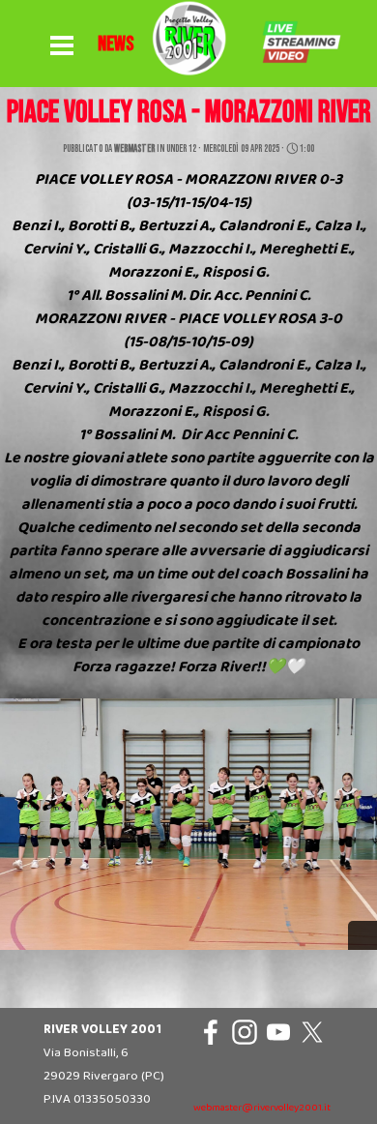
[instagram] (244, 1032)
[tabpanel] (116, 44)
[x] (312, 1032)
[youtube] (278, 1032)
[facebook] (210, 1032)
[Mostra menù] (62, 46)
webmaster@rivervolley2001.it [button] (262, 1108)
